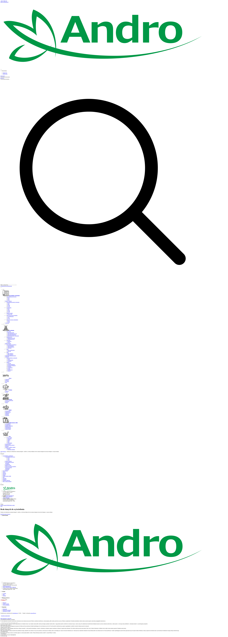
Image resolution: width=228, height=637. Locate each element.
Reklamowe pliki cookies (5, 629)
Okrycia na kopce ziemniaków (12, 319)
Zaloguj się (5, 72)
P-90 (8, 309)
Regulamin (5, 609)
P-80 (8, 304)
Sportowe (7, 380)
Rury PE (9, 351)
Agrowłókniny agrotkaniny (8, 455)
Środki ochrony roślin (7, 476)
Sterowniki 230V (11, 332)
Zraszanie (8, 340)
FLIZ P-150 (10, 314)
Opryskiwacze (8, 444)
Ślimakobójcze (8, 426)
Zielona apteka (8, 429)
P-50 (8, 299)
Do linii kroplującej (11, 364)
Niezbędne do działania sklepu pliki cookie (10, 622)
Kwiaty (6, 392)
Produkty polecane (6, 480)
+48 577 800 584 (6, 497)
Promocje (4, 479)
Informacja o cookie (6, 611)
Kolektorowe (10, 369)
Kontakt (2, 484)
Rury (8, 349)
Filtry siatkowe (10, 353)
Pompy (9, 439)
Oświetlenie (10, 442)
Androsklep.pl (15, 613)
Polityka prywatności (7, 610)
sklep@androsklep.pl (4, 2)
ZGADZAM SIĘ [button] (3, 635)
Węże (9, 359)
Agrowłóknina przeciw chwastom (13, 302)
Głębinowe (7, 413)
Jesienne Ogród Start (9, 400)
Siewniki (7, 446)
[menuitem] (104, 306)
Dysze (9, 342)
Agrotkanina (9, 307)
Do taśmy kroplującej (12, 365)
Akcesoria (7, 323)
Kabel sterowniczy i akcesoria (13, 335)
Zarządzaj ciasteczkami (5, 615)
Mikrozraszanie (8, 343)
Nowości (4, 478)
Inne (6, 382)
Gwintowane (10, 367)
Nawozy (4, 473)
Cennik (1, 504)
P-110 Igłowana (11, 316)
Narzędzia (8, 448)
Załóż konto (5, 73)
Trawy (4, 471)
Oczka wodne (9, 437)
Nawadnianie (5, 470)
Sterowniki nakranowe (12, 334)
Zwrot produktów (6, 604)
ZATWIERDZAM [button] (4, 631)
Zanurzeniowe (8, 412)
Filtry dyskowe (10, 354)
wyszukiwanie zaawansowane (6, 286)
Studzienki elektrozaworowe (10, 355)
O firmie (4, 593)
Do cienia (7, 381)
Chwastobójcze (8, 428)
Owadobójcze (7, 424)
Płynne (6, 402)
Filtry (8, 352)
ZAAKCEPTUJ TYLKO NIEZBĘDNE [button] (8, 634)
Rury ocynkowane (11, 350)
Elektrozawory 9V (11, 339)
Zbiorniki (7, 414)
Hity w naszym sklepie (7, 481)
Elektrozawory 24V (11, 338)
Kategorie (2, 453)
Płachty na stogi (10, 313)
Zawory (9, 370)
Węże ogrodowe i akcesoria (12, 357)
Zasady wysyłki (6, 603)
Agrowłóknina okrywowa (11, 296)
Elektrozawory (9, 337)
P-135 (9, 311)
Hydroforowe (7, 411)
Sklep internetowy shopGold (5, 618)
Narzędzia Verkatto (11, 449)
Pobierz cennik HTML (4, 505)
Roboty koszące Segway (9, 445)
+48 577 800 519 (3, 0)
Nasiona (4, 472)
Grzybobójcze (8, 423)
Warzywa (7, 390)
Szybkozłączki (10, 360)
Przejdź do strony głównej (5, 514)
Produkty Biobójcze (9, 425)
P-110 (9, 318)
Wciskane (9, 366)
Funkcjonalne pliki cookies (5, 625)
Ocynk (9, 368)
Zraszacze (9, 341)
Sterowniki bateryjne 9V (12, 333)
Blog (4, 594)
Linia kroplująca (11, 345)
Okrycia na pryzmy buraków (12, 315)
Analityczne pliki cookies (5, 627)
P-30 (8, 298)
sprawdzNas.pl (33, 613)
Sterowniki (9, 331)
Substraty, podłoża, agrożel (10, 447)
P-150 (9, 306)
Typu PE (9, 363)
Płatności (4, 602)
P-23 (8, 297)
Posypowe (7, 401)
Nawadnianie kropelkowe (11, 344)
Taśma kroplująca (11, 346)
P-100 (9, 305)
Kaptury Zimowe (8, 301)
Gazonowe (7, 379)
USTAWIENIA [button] (3, 633)
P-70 (8, 308)
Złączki (8, 362)
